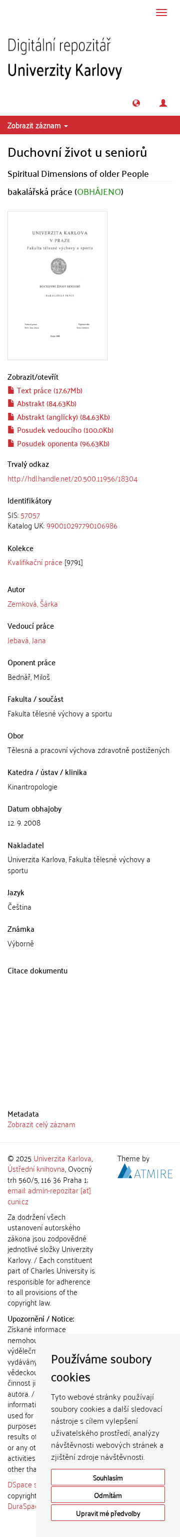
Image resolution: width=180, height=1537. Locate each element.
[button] (136, 103)
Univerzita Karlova (63, 1158)
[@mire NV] (145, 1169)
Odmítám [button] (108, 1494)
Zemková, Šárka (33, 603)
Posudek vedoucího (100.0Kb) (64, 429)
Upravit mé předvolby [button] (108, 1512)
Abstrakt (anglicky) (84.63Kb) (62, 416)
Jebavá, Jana (27, 640)
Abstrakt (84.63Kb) (45, 403)
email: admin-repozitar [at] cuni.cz (49, 1195)
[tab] (90, 520)
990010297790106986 (82, 525)
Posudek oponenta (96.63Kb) (62, 443)
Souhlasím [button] (108, 1477)
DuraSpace (25, 1505)
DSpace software (35, 1484)
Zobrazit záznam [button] (35, 125)
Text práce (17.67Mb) (48, 390)
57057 (30, 514)
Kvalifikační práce (35, 562)
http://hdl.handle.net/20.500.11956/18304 (73, 478)
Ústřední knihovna (36, 1168)
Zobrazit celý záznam (42, 1124)
